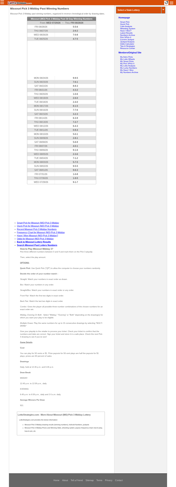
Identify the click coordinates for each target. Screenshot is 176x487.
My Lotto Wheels (127, 59)
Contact (119, 480)
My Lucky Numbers (128, 68)
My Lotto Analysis (127, 66)
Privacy (108, 480)
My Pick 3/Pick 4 (127, 63)
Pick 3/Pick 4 (125, 37)
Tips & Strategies (127, 46)
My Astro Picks (126, 57)
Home (56, 480)
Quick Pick (124, 24)
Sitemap (90, 480)
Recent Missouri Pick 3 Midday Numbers (37, 229)
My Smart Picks (127, 61)
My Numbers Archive (129, 72)
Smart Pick (125, 22)
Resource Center (127, 48)
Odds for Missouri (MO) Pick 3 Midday (35, 239)
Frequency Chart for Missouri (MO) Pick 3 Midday (41, 232)
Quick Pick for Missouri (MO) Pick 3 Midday (38, 226)
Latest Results (126, 33)
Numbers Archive (127, 35)
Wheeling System (127, 28)
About (65, 480)
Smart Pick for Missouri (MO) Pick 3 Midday (38, 223)
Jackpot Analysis (127, 42)
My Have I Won (127, 70)
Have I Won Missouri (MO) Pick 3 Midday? (37, 235)
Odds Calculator (127, 44)
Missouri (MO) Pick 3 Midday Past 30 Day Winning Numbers (61, 19)
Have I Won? (125, 31)
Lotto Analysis (126, 26)
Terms (99, 480)
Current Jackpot (127, 39)
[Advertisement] (61, 58)
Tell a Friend (77, 480)
